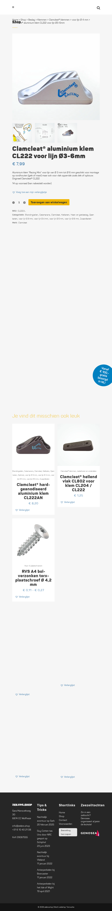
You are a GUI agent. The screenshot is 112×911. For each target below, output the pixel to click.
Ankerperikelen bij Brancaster (46, 871)
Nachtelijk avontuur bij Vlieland (43, 856)
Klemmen (42, 19)
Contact (63, 820)
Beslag (31, 19)
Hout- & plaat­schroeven (33, 566)
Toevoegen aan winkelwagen (49, 202)
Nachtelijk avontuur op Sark (46, 819)
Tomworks (70, 907)
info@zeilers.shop (21, 826)
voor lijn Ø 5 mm (56, 219)
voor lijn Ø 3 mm (26, 219)
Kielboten (65, 215)
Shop (23, 19)
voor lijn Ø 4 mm (41, 219)
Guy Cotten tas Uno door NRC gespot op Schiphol (44, 836)
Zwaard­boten (85, 219)
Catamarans (44, 215)
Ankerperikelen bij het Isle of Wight (46, 885)
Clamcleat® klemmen (68, 471)
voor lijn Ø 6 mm (72, 219)
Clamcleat (55, 215)
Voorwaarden (65, 823)
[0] (90, 7)
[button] (29, 192)
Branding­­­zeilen (31, 215)
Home (15, 19)
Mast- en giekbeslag (79, 215)
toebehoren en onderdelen (87, 471)
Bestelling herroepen (66, 832)
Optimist (21, 475)
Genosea (85, 818)
